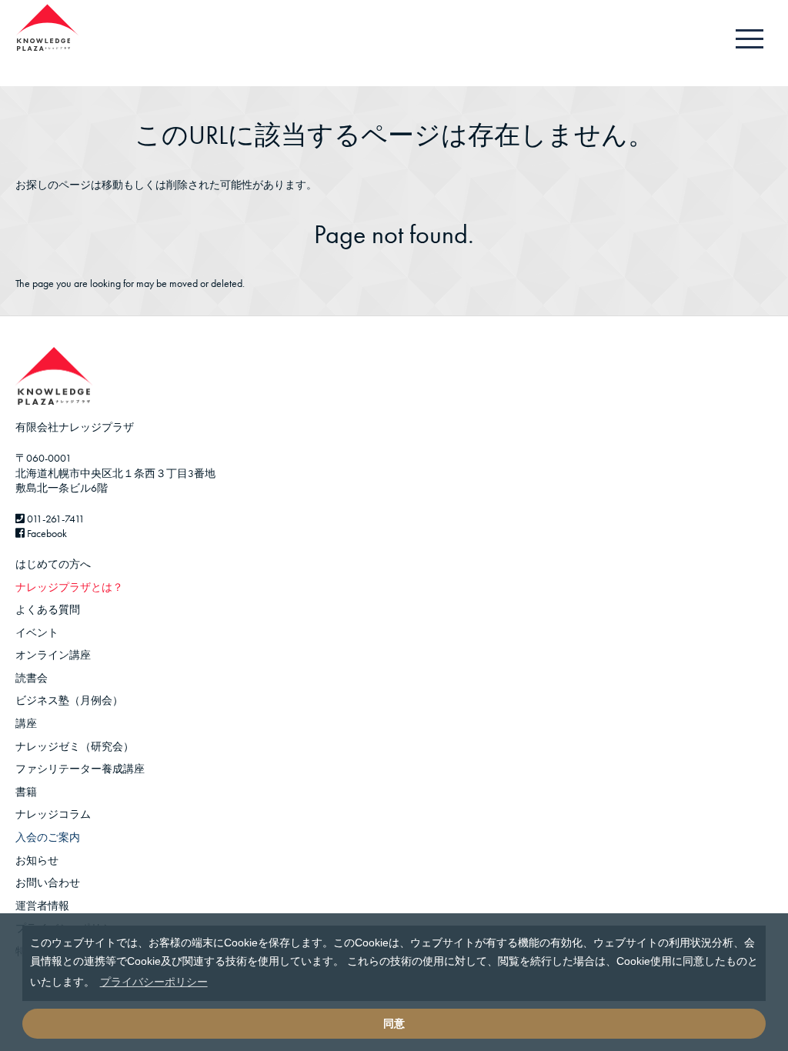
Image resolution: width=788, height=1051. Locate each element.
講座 (26, 723)
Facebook (46, 533)
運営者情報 (42, 906)
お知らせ (36, 860)
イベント (36, 632)
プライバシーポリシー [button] (154, 982)
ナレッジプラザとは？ (69, 587)
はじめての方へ (53, 564)
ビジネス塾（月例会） (69, 700)
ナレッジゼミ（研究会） (74, 746)
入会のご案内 (47, 837)
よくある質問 (47, 609)
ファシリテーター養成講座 (80, 769)
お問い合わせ (47, 882)
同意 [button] (394, 1023)
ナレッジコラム (53, 814)
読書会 (31, 678)
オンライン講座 (53, 655)
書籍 (26, 792)
